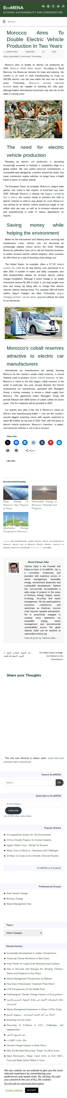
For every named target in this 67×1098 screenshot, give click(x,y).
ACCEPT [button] (31, 1090)
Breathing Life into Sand (19, 1020)
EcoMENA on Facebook (49, 868)
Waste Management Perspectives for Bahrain (29, 978)
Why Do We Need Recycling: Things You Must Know (33, 1050)
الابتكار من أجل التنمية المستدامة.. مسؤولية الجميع (31, 1014)
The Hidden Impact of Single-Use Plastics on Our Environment (51, 656)
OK (58, 782)
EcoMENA (13, 7)
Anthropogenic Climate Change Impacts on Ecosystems (35, 994)
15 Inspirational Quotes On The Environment (29, 834)
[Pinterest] (62, 7)
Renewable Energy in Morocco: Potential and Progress (44, 505)
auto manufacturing (18, 541)
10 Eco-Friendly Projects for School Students (29, 840)
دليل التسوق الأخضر (16, 1035)
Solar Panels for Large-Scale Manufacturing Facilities (33, 963)
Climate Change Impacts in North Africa (26, 1045)
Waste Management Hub (19, 904)
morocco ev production (20, 548)
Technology (36, 56)
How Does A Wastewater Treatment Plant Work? (31, 984)
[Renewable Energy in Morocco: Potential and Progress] (44, 493)
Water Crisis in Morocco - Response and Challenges (32, 850)
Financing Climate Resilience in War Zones (28, 958)
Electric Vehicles (44, 544)
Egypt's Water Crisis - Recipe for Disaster (27, 845)
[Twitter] (57, 7)
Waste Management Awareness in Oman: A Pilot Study (34, 1009)
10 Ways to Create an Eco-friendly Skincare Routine (32, 856)
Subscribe (13, 810)
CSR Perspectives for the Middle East (26, 989)
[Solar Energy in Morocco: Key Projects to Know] (15, 493)
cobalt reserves (34, 541)
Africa (5, 56)
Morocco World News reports (26, 68)
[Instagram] (47, 7)
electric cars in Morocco (24, 544)
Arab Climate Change (17, 893)
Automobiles (14, 56)
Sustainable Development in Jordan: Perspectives (31, 953)
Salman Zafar (11, 52)
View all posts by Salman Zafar (41, 638)
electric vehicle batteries (42, 378)
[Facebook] (52, 7)
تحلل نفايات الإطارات (17, 1040)
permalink (47, 548)
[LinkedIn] (42, 7)
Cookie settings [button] (14, 1090)
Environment (25, 56)
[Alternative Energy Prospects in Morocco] (15, 519)
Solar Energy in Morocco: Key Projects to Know (15, 505)
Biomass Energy (15, 898)
